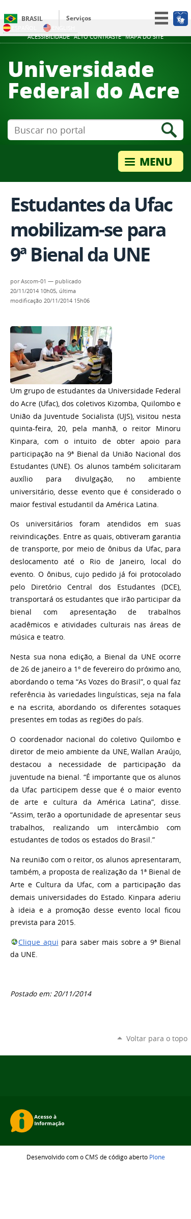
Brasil (32, 18)
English (63, 28)
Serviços (78, 18)
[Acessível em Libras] (180, 18)
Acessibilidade (49, 36)
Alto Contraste (97, 36)
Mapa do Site (144, 36)
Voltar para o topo (156, 1038)
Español (24, 28)
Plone (157, 1157)
